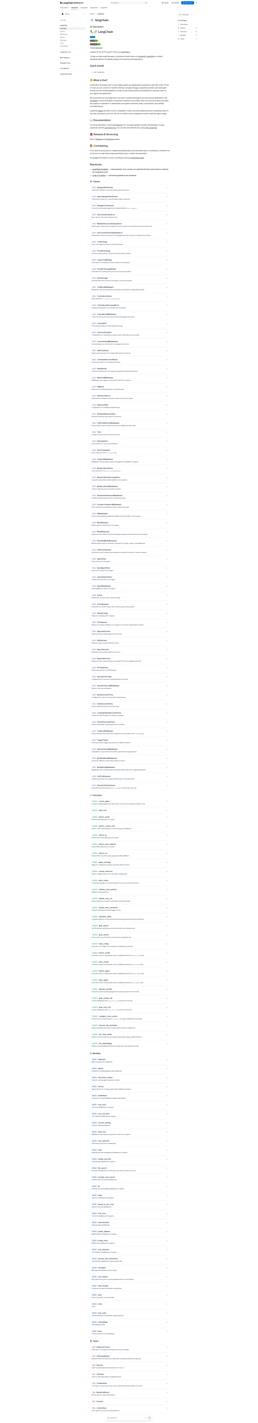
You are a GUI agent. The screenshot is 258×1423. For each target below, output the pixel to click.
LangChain (74, 7)
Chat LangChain (151, 128)
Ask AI (166, 3)
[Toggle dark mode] (196, 2)
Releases (99, 139)
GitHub (176, 3)
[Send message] (149, 1417)
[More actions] (192, 14)
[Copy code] (166, 72)
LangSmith (103, 7)
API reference (118, 125)
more (137, 88)
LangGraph (84, 7)
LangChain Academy (100, 169)
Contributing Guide (137, 158)
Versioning (110, 139)
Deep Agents (64, 7)
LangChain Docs (110, 128)
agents (100, 111)
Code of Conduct (99, 175)
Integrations (94, 7)
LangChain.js (125, 52)
